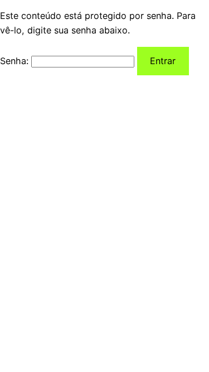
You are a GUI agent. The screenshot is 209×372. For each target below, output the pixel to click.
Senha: (15, 60)
